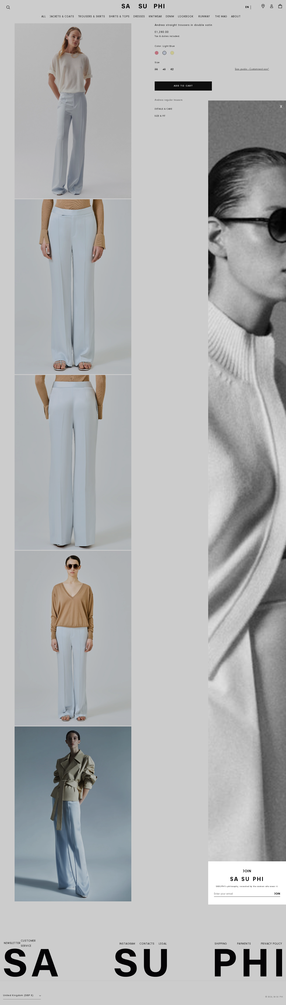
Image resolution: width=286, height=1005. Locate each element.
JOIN (277, 894)
